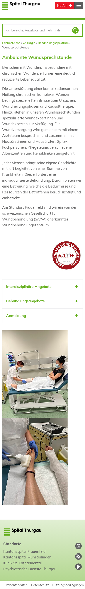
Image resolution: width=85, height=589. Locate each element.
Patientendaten (16, 585)
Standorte (12, 543)
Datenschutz (40, 585)
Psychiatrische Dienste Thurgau (29, 569)
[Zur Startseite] (21, 8)
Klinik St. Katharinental (22, 563)
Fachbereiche (11, 43)
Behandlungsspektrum (53, 43)
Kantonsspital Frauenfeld (24, 551)
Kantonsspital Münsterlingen (27, 557)
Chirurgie (29, 43)
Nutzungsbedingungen (68, 585)
